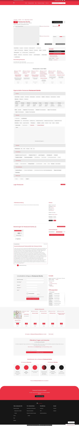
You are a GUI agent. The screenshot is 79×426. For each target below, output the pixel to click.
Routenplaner (63, 184)
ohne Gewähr (44, 334)
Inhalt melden (51, 334)
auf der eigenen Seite (53, 372)
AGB (40, 410)
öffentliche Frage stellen (39, 352)
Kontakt (55, 220)
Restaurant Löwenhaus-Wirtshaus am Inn (61, 314)
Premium (63, 69)
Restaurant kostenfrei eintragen (31, 413)
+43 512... (53, 58)
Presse (15, 415)
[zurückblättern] (16, 35)
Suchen (65, 3)
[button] (26, 35)
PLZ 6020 (54, 206)
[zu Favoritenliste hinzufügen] (15, 27)
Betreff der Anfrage (20, 279)
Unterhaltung (18, 160)
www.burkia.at (55, 59)
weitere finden (26, 372)
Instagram (54, 410)
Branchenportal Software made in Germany (33, 425)
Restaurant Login (57, 0)
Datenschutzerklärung (30, 296)
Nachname (19, 287)
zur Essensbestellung (57, 22)
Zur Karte (50, 282)
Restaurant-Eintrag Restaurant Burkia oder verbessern (44, 373)
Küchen (17, 93)
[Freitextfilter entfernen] (63, 3)
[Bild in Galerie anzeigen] (46, 30)
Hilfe (60, 0)
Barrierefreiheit (71, 422)
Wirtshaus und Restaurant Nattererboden (35, 75)
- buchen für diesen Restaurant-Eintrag (61, 372)
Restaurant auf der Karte (53, 55)
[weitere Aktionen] (64, 22)
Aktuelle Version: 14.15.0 (48, 425)
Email (18, 290)
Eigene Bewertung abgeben (61, 226)
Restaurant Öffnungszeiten (54, 56)
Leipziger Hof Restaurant (27, 75)
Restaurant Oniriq (17, 320)
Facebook (54, 408)
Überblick (17, 115)
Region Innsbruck (54, 214)
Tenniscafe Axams (44, 313)
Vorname (18, 285)
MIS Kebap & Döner (53, 313)
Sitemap (15, 420)
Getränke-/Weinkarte (40, 125)
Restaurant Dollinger (44, 78)
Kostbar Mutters (26, 314)
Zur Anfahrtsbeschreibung (53, 283)
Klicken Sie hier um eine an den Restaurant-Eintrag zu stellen (40, 346)
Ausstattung (17, 151)
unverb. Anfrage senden (57, 53)
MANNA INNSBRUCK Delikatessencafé (18, 75)
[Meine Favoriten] (50, 3)
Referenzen (17, 175)
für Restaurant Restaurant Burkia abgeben (17, 373)
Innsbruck (52, 207)
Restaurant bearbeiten (30, 410)
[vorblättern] (37, 35)
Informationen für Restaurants (31, 408)
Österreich (52, 210)
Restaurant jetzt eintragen (40, 396)
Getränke (17, 145)
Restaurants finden (16, 408)
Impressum (41, 408)
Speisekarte (32, 125)
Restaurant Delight (35, 313)
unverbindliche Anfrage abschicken (33, 298)
